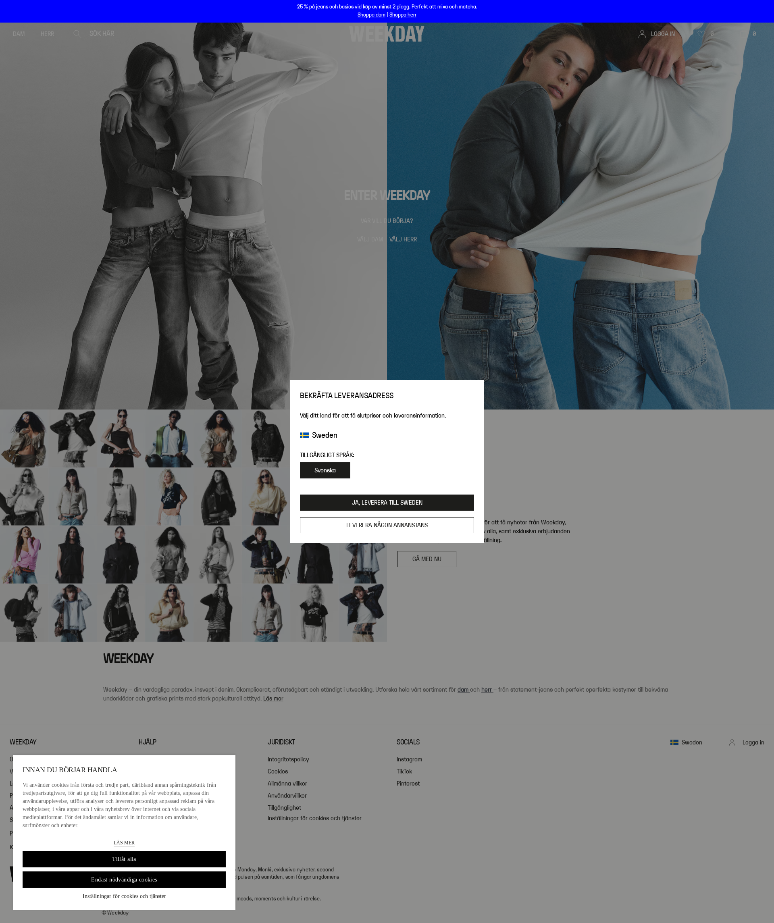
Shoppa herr (402, 15)
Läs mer (124, 843)
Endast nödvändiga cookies (124, 880)
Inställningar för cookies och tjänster (124, 896)
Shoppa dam (371, 15)
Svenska (325, 470)
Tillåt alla (124, 859)
